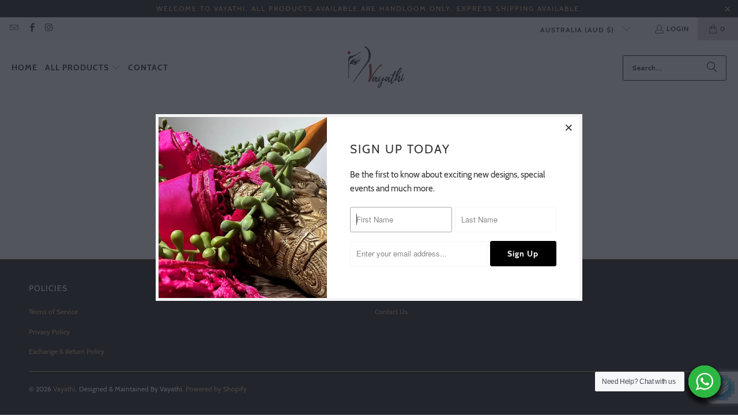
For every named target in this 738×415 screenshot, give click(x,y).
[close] (569, 127)
